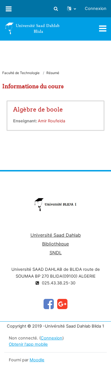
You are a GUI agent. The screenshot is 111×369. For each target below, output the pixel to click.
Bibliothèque (55, 244)
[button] (56, 9)
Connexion (95, 8)
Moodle (37, 359)
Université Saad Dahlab (55, 235)
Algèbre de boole (38, 109)
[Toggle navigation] (103, 28)
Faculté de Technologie (21, 73)
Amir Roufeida (51, 120)
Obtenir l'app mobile (28, 344)
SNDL (56, 252)
